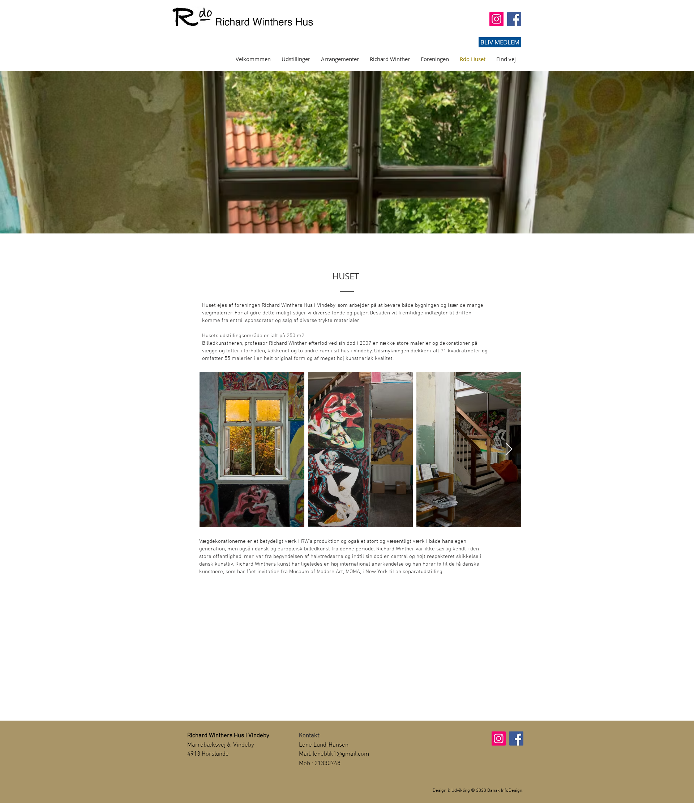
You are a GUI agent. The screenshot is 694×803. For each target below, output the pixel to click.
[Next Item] (509, 449)
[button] (500, 42)
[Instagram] (496, 19)
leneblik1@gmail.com (341, 754)
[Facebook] (514, 19)
